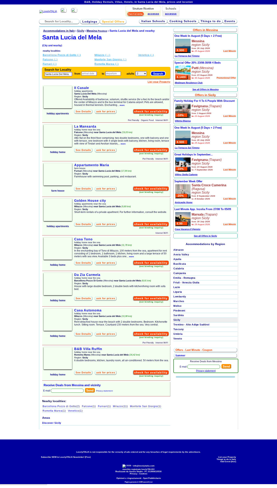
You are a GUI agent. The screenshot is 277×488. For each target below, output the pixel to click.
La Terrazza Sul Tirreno (187, 56)
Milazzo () (102, 55)
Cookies (143, 474)
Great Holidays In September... (193, 154)
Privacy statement (104, 391)
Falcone (89, 406)
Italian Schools (153, 21)
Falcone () (50, 59)
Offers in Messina (205, 30)
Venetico (75, 410)
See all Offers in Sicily (205, 236)
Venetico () (146, 55)
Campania (179, 273)
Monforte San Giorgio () (110, 59)
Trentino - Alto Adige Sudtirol (191, 324)
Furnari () (50, 64)
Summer (180, 355)
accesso (171, 13)
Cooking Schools (183, 21)
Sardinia (178, 315)
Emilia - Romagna (184, 278)
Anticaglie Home (183, 202)
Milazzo (120, 406)
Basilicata (179, 263)
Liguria (177, 292)
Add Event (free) (228, 461)
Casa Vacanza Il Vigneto (187, 229)
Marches (178, 301)
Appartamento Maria (91, 165)
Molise (177, 306)
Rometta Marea (54, 410)
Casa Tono (83, 239)
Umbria (178, 334)
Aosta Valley (181, 254)
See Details (83, 111)
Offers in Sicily (205, 95)
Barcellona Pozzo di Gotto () (62, 55)
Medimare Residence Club (189, 82)
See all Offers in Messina (205, 89)
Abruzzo (178, 249)
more (122, 105)
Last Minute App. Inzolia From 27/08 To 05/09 (202, 209)
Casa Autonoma (88, 310)
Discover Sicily (51, 423)
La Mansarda (85, 126)
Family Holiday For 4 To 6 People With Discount (204, 100)
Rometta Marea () (106, 64)
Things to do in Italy (226, 459)
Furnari (104, 406)
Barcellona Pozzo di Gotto (61, 406)
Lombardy (179, 296)
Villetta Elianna (183, 121)
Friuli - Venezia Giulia (186, 282)
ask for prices (105, 111)
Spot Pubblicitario (152, 478)
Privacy (133, 474)
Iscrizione (135, 13)
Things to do (211, 21)
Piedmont (179, 310)
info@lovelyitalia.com (144, 466)
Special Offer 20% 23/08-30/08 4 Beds (197, 62)
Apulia (177, 259)
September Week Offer (188, 181)
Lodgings (89, 21)
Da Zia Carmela (87, 275)
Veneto (177, 338)
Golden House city (90, 200)
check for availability (150, 111)
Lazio (176, 287)
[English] (74, 11)
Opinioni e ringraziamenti (128, 478)
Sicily (176, 320)
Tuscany (178, 329)
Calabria (178, 268)
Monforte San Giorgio (145, 406)
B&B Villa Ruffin (88, 349)
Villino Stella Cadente (186, 174)
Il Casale (81, 88)
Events (229, 21)
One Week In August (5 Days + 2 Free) (198, 35)
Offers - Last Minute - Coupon (193, 349)
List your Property (159, 81)
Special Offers (113, 21)
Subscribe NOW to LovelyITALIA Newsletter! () (66, 457)
